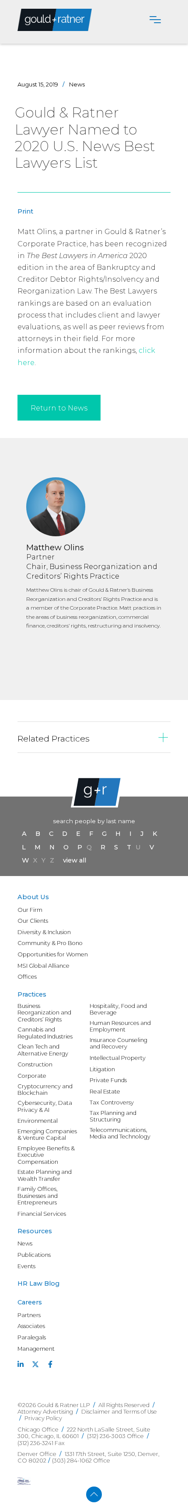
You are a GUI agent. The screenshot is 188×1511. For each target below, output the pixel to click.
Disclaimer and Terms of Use (119, 1411)
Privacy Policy (43, 1418)
